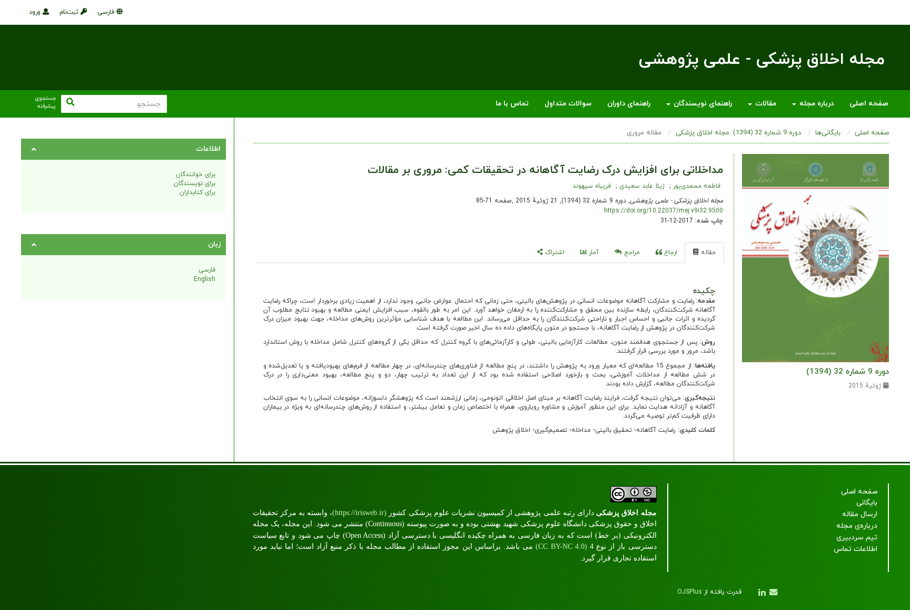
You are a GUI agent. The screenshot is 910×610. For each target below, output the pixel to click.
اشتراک (554, 252)
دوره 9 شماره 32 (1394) (847, 371)
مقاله (707, 252)
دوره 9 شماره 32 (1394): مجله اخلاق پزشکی (738, 133)
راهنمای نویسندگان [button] (701, 104)
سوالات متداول (568, 104)
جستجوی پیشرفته (45, 102)
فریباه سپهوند (591, 186)
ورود (36, 12)
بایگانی (866, 503)
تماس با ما (512, 104)
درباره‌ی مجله (856, 526)
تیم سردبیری (856, 537)
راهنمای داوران (628, 104)
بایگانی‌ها (827, 133)
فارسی (106, 12)
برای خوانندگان (195, 174)
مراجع (631, 252)
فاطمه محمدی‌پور (695, 186)
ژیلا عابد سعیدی (641, 186)
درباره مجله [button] (815, 104)
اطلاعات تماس (855, 549)
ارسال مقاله (859, 514)
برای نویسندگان (194, 183)
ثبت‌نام (70, 12)
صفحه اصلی (868, 104)
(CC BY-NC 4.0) (561, 546)
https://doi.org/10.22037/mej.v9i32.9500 (663, 211)
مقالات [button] (764, 104)
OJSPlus (689, 592)
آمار (593, 252)
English (204, 279)
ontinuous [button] (387, 524)
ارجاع (669, 252)
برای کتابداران (197, 192)
